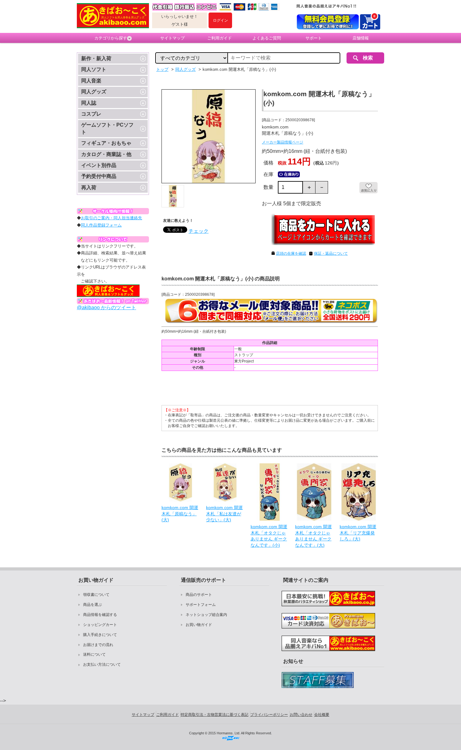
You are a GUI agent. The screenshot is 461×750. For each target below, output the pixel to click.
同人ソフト (93, 69)
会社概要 (321, 714)
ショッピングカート (100, 624)
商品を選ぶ (92, 604)
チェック (198, 231)
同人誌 (88, 103)
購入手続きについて (100, 635)
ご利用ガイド (219, 38)
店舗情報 (360, 38)
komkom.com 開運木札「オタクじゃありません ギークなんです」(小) (269, 536)
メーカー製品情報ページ (282, 142)
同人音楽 (91, 80)
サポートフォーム (201, 604)
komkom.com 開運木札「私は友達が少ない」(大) (224, 513)
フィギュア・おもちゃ (106, 143)
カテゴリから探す (110, 38)
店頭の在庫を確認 (291, 253)
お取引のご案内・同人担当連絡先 (111, 218)
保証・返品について (331, 253)
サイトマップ (172, 38)
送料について (94, 654)
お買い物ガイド (199, 624)
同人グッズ (93, 91)
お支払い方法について (102, 664)
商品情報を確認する (100, 614)
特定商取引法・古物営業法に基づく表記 (214, 714)
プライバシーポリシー (269, 714)
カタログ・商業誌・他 (106, 154)
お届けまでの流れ (98, 645)
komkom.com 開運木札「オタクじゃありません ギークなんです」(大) (313, 536)
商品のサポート (199, 594)
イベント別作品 (98, 165)
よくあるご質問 (266, 38)
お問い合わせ (301, 714)
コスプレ (91, 114)
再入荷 (88, 187)
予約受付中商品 (98, 176)
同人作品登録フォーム (101, 225)
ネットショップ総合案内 (206, 614)
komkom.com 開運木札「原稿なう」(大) (180, 513)
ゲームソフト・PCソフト (107, 128)
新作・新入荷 (96, 58)
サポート (313, 38)
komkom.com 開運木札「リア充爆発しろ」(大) (358, 532)
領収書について (96, 594)
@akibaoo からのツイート (106, 307)
